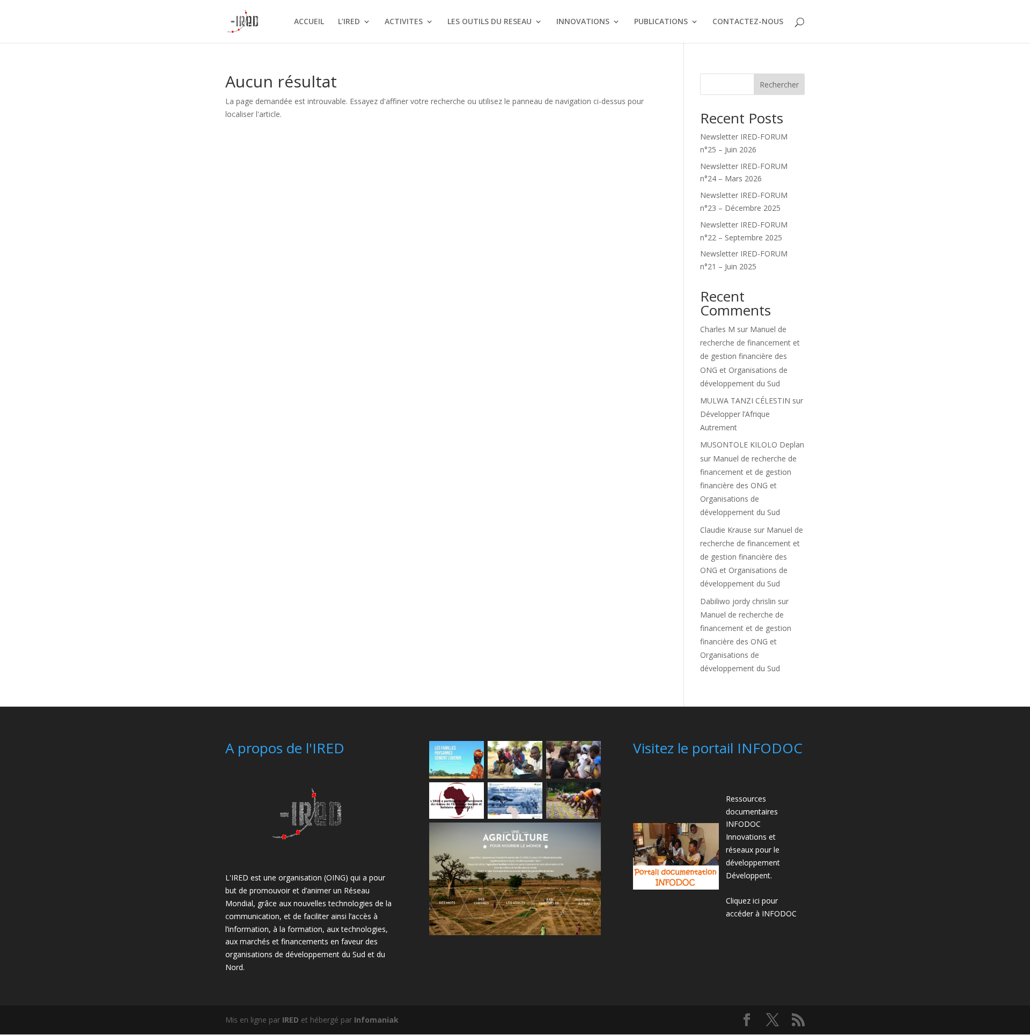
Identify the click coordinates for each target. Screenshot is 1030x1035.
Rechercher (779, 84)
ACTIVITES (404, 22)
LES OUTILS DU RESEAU (489, 22)
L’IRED (349, 22)
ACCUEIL (309, 22)
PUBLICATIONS (661, 22)
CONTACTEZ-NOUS (747, 22)
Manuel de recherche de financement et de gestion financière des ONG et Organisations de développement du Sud (750, 356)
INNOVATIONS (582, 22)
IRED (290, 1020)
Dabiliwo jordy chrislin (738, 601)
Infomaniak (376, 1020)
